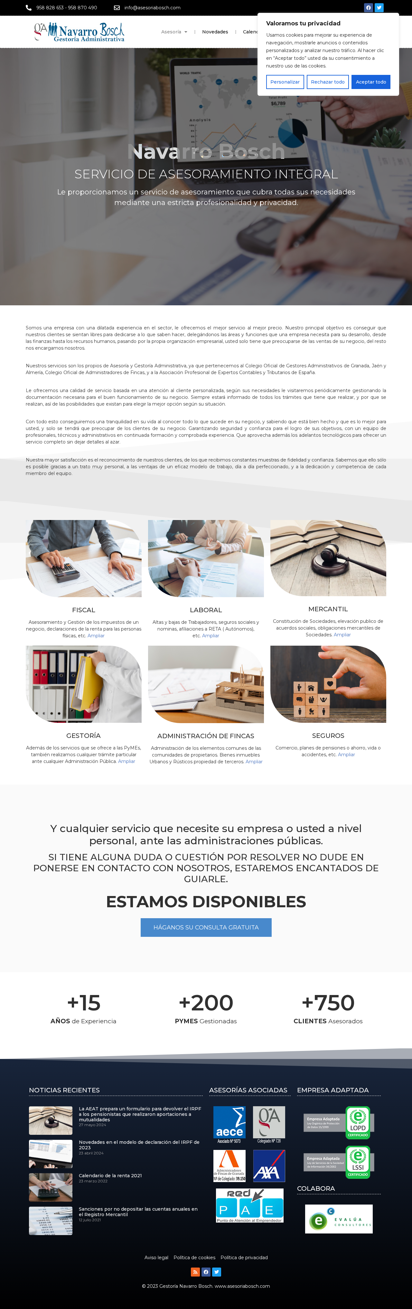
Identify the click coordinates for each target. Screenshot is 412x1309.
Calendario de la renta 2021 (110, 1176)
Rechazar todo (328, 82)
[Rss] (195, 1272)
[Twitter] (379, 7)
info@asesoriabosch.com (153, 8)
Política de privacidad (244, 1257)
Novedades (215, 32)
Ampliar (96, 636)
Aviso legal (156, 1257)
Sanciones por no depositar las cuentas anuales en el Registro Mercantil (138, 1211)
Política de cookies (194, 1257)
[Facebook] (368, 7)
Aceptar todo (371, 82)
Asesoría (171, 32)
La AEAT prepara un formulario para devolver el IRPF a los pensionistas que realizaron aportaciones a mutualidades (140, 1114)
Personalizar (285, 82)
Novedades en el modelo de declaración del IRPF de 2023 (139, 1145)
